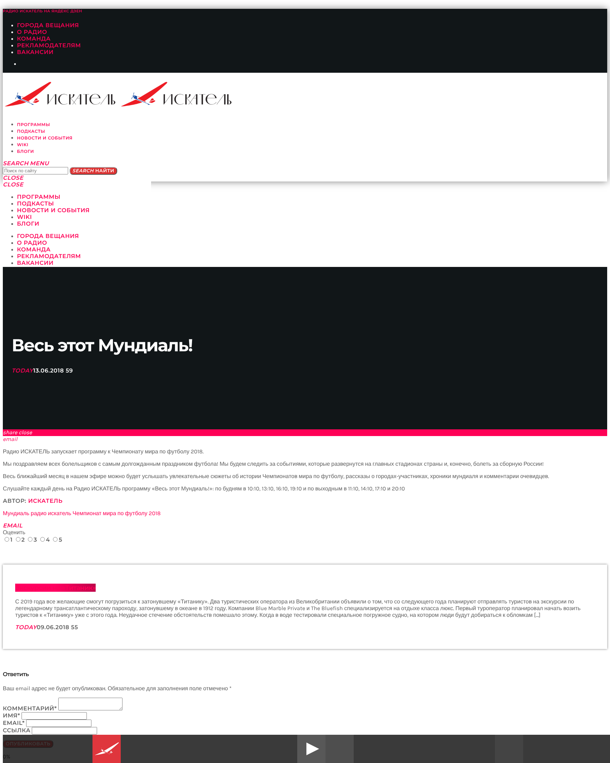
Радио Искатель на (42, 11)
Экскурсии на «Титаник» (55, 588)
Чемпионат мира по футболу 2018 (117, 513)
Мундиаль (16, 513)
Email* (14, 723)
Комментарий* (30, 708)
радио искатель (51, 513)
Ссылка (17, 730)
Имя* (11, 716)
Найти (93, 171)
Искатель (45, 501)
